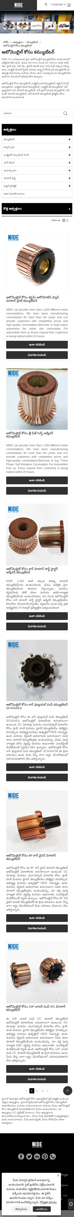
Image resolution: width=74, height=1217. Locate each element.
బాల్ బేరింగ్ (9, 162)
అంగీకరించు (41, 1209)
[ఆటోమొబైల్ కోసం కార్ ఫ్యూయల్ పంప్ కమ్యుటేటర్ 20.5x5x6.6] (36, 670)
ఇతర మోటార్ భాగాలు (14, 193)
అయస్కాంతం (10, 170)
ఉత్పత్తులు (18, 42)
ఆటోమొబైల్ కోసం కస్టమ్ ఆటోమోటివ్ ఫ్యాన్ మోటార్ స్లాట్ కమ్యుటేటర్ (32, 299)
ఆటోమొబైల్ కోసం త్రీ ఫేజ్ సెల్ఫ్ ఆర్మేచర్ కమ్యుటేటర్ (29, 434)
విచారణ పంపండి (37, 354)
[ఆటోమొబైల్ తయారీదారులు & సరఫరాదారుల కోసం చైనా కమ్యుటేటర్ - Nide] (18, 5)
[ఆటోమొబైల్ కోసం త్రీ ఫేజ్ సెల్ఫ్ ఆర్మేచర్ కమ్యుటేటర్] (36, 398)
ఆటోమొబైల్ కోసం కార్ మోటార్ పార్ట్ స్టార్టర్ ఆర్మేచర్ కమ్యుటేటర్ (32, 570)
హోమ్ (6, 42)
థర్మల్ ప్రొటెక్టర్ (10, 186)
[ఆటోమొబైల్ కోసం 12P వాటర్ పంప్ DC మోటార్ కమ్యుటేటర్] (36, 972)
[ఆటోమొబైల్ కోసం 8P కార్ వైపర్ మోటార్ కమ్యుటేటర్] (36, 821)
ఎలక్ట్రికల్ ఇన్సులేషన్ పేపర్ (16, 154)
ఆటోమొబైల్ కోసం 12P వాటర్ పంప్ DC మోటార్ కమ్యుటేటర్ (35, 1008)
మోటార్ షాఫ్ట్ (10, 178)
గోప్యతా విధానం (48, 1202)
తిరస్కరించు (21, 1209)
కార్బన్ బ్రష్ (9, 147)
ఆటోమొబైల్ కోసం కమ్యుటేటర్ (17, 45)
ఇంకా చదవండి (37, 344)
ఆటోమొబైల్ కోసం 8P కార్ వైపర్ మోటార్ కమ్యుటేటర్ (31, 857)
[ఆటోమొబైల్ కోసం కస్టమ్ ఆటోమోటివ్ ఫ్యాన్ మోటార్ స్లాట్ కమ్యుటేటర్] (36, 263)
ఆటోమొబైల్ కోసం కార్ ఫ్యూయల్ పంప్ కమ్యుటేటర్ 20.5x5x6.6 (37, 706)
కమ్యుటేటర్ (32, 42)
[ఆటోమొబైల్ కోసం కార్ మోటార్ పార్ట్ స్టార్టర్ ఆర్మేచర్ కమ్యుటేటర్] (36, 534)
